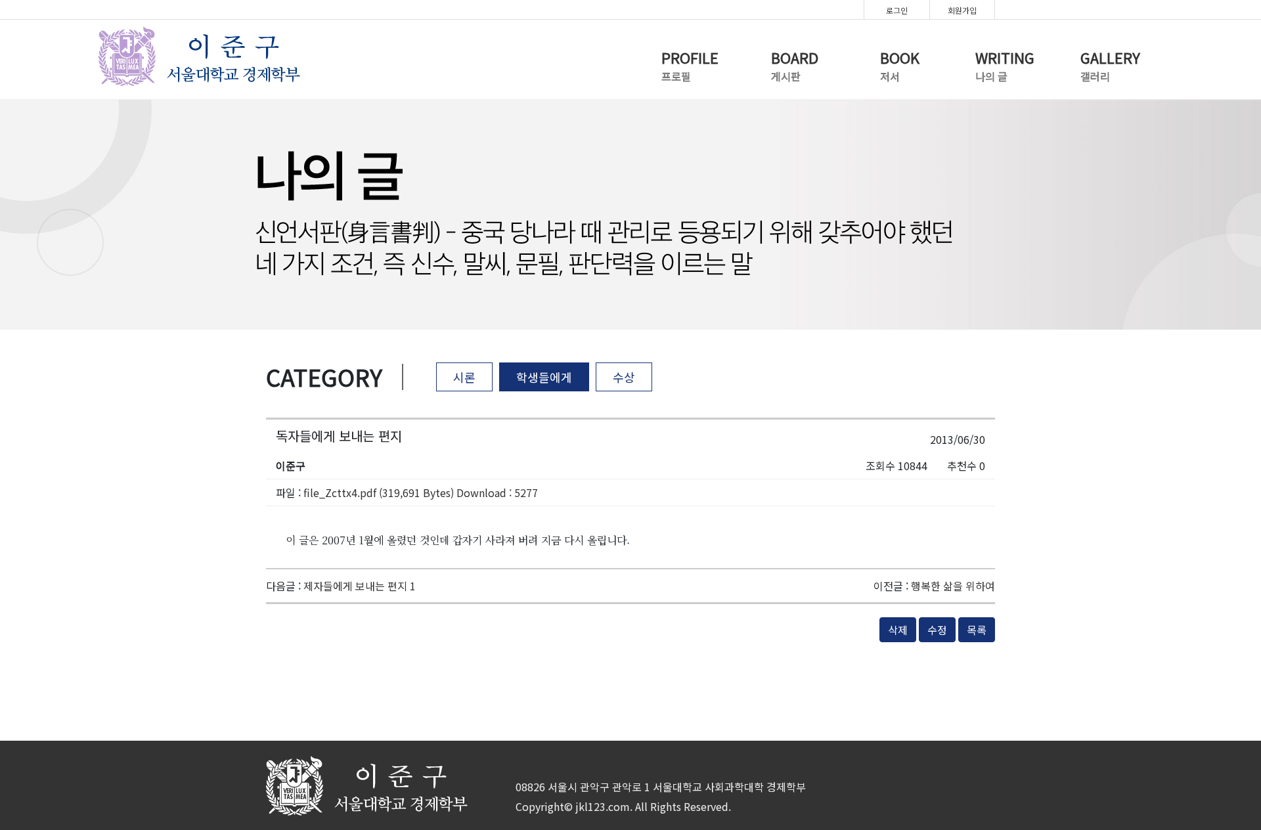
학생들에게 (544, 376)
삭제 (898, 630)
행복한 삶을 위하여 (953, 586)
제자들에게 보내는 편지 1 (359, 586)
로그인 (897, 10)
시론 (464, 376)
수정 (937, 630)
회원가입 (962, 10)
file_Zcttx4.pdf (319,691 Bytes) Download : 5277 (420, 492)
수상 (624, 376)
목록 (976, 630)
